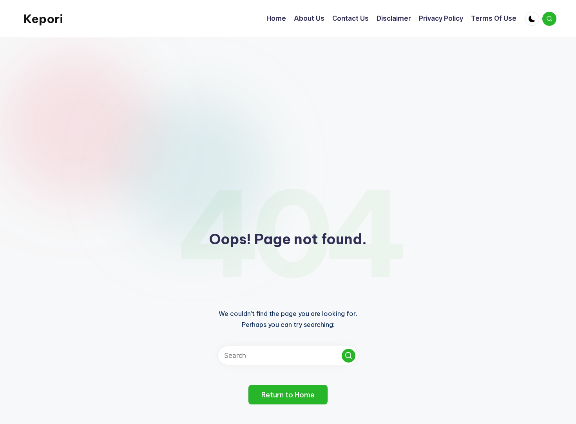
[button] (348, 356)
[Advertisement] (288, 97)
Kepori (43, 18)
